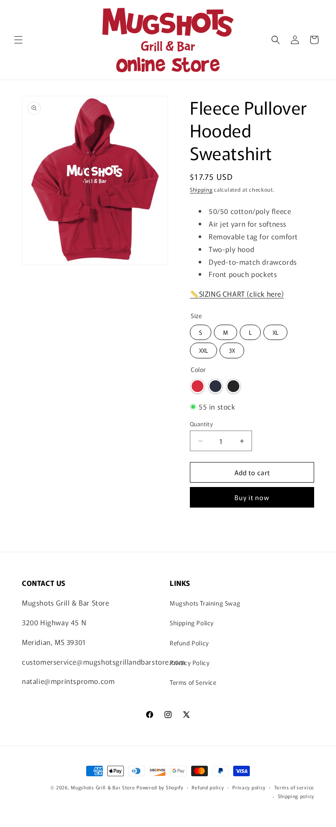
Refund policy (208, 787)
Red (197, 386)
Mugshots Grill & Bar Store (103, 787)
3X (232, 348)
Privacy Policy (190, 662)
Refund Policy (189, 642)
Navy (215, 386)
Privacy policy (249, 787)
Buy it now (252, 497)
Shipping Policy (192, 622)
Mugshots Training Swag (205, 603)
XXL (204, 348)
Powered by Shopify (159, 787)
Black (233, 386)
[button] (18, 39)
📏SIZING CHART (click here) (237, 293)
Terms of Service (193, 682)
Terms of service (294, 787)
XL (275, 330)
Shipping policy (296, 795)
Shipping (201, 189)
